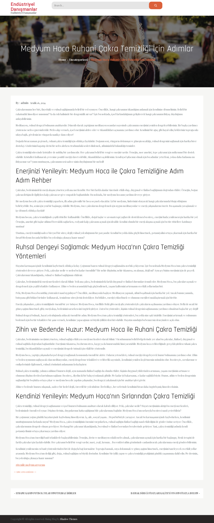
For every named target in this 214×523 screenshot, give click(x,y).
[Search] (155, 5)
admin (24, 103)
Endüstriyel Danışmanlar (24, 7)
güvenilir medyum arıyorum (30, 464)
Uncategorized (25, 472)
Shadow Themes (68, 519)
